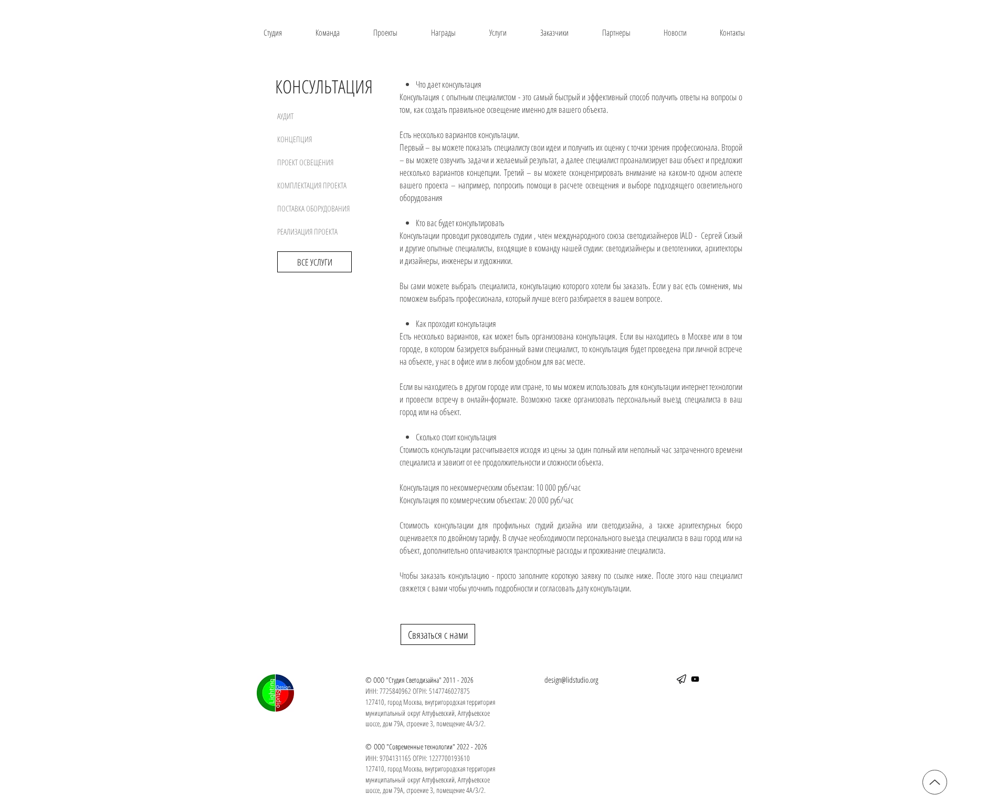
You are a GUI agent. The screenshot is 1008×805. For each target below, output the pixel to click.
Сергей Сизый (721, 235)
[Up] (934, 782)
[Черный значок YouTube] (695, 679)
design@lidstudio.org (571, 679)
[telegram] (681, 679)
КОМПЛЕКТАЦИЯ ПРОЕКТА (311, 185)
